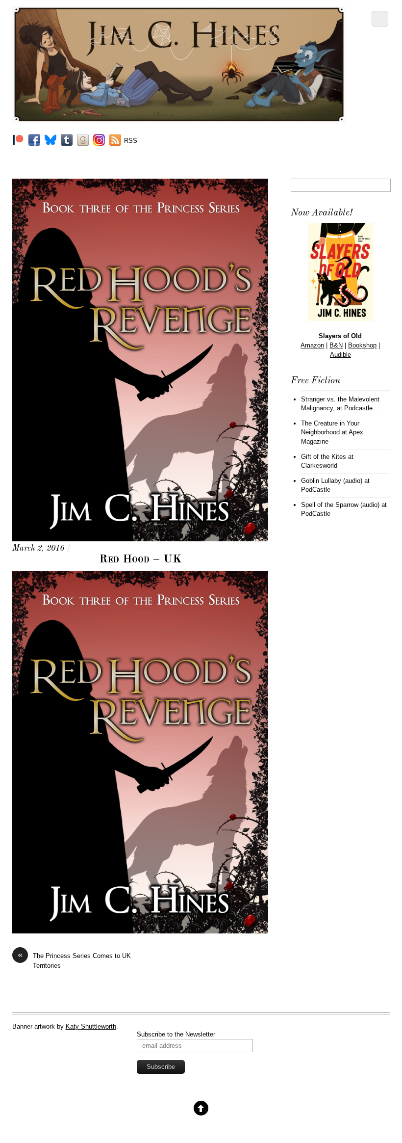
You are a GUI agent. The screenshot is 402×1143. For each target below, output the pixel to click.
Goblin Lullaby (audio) (331, 480)
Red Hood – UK (140, 559)
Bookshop (362, 345)
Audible (340, 354)
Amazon (312, 345)
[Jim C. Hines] (179, 118)
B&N (336, 345)
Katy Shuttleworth (91, 1026)
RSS (130, 140)
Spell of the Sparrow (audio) (340, 504)
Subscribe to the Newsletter (176, 1034)
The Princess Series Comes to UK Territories (74, 960)
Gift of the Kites (323, 456)
